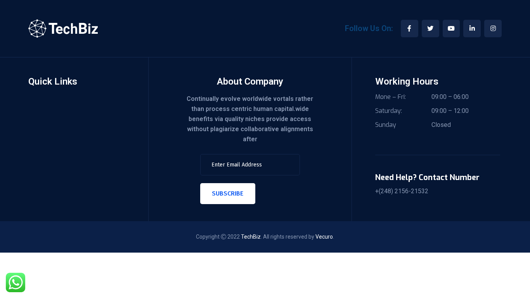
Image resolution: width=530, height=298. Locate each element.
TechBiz (251, 237)
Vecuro (324, 237)
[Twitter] (430, 28)
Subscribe (227, 193)
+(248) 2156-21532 (401, 191)
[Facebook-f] (409, 28)
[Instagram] (493, 28)
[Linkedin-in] (472, 28)
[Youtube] (451, 28)
